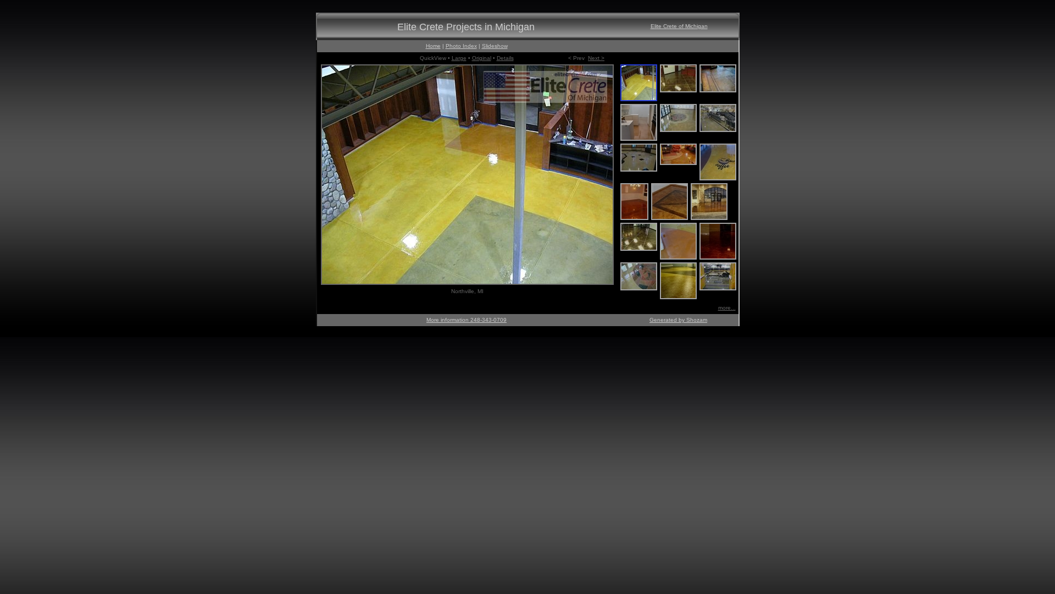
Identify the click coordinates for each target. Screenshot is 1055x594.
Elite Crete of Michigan (679, 26)
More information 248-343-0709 (466, 320)
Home (433, 46)
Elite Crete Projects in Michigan (466, 26)
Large (459, 58)
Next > (596, 58)
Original (481, 58)
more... (727, 308)
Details (505, 58)
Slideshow (495, 46)
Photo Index (461, 46)
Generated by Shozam (678, 320)
